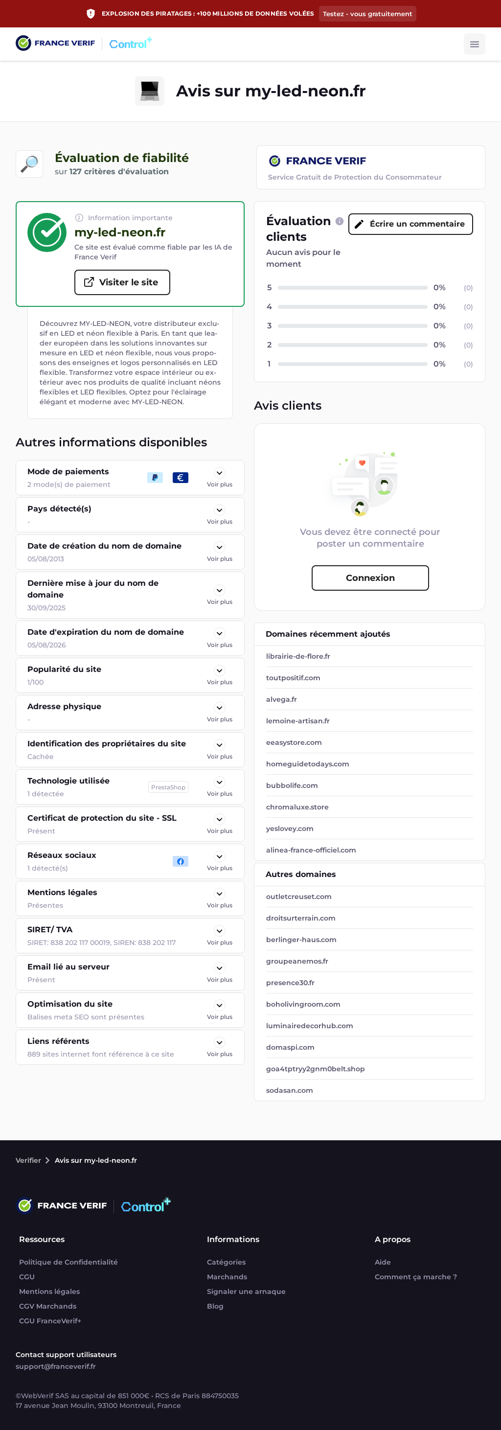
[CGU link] (339, 221)
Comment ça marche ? (416, 1276)
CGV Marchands (47, 1306)
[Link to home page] (55, 44)
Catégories (226, 1262)
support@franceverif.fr (56, 1366)
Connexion (370, 578)
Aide (383, 1262)
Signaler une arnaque (246, 1291)
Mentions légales (49, 1291)
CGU (27, 1276)
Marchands (227, 1276)
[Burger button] (474, 44)
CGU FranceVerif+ (50, 1320)
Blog (215, 1306)
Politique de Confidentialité (68, 1262)
